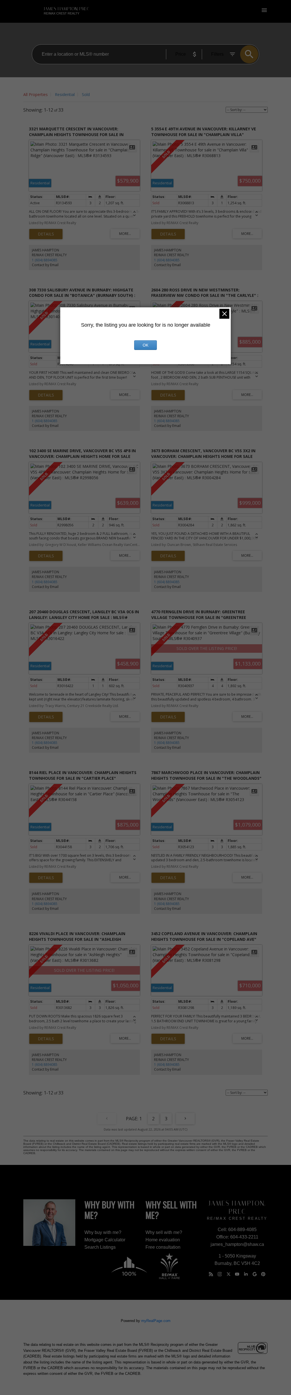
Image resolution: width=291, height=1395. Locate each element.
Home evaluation (163, 1239)
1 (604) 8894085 (44, 260)
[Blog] (210, 1274)
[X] (228, 1274)
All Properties (35, 94)
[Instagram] (219, 1274)
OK (145, 345)
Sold (86, 94)
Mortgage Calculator (104, 1239)
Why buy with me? (102, 1232)
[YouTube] (237, 1274)
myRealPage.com (156, 1321)
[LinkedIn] (245, 1274)
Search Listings (100, 1247)
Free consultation (163, 1247)
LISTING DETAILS (46, 234)
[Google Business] (254, 1274)
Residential (65, 94)
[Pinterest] (263, 1274)
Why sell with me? (164, 1232)
